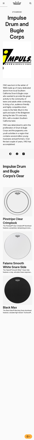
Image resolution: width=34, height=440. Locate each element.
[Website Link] (10, 153)
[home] (17, 3)
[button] (3, 3)
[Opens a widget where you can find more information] (28, 436)
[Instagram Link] (23, 153)
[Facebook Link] (17, 153)
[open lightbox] (17, 59)
